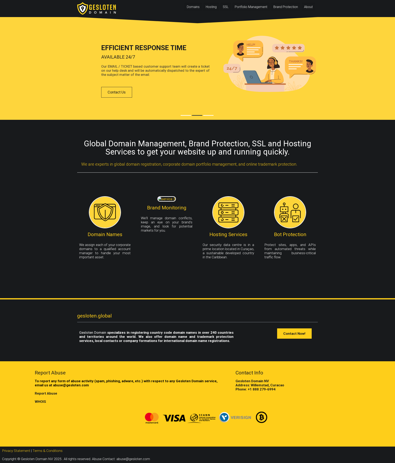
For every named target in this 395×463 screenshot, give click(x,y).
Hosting (211, 7)
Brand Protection (285, 7)
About (308, 7)
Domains (193, 7)
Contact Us (117, 92)
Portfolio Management (251, 7)
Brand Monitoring (166, 208)
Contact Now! (294, 333)
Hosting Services (228, 234)
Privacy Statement (16, 451)
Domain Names (105, 234)
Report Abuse (46, 393)
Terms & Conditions (48, 451)
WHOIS (40, 401)
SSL (226, 7)
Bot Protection (290, 234)
